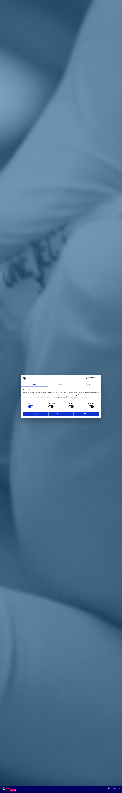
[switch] (50, 406)
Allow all (86, 414)
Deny (35, 414)
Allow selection (61, 414)
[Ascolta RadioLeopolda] (109, 789)
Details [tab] (61, 384)
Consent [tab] (34, 384)
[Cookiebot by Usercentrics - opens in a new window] (87, 378)
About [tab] (88, 384)
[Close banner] (98, 378)
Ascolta (113, 788)
